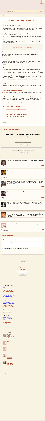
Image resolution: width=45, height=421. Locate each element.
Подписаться (22, 274)
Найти (40, 11)
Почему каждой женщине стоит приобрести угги (10, 364)
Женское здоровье (18, 15)
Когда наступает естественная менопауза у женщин (10, 350)
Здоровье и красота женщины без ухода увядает (17, 111)
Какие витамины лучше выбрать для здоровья (16, 114)
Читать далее (23, 136)
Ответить (42, 165)
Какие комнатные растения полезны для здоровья (8, 322)
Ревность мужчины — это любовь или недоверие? (7, 298)
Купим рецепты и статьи (24, 260)
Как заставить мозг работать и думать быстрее (17, 112)
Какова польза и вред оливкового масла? (7, 313)
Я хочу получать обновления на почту (11, 251)
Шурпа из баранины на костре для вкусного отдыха (8, 291)
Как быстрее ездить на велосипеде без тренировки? (8, 306)
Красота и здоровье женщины (9, 15)
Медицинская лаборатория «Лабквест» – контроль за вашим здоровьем (23, 134)
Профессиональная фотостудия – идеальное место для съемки (10, 338)
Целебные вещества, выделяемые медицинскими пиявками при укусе (10, 357)
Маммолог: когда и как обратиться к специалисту (23, 150)
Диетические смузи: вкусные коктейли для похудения (10, 344)
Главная (2, 15)
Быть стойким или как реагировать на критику (16, 109)
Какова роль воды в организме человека (15, 116)
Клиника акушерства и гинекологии (23, 142)
